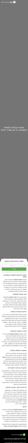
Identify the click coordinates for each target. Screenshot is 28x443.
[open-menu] (25, 2)
